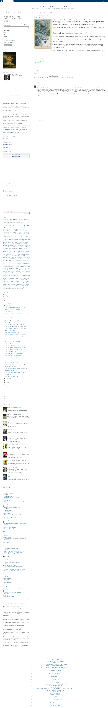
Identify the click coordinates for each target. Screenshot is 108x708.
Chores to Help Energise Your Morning (11, 548)
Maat (7, 248)
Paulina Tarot (9, 255)
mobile (5, 36)
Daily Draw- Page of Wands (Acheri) (12, 357)
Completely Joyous (8, 496)
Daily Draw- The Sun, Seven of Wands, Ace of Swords (15, 320)
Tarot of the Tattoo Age (20, 274)
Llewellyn (19, 246)
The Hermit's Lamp (8, 522)
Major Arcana (64, 77)
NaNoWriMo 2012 (9, 311)
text (5, 34)
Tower (28, 278)
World (4, 288)
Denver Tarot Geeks (55, 670)
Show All (28, 599)
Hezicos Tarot (55, 676)
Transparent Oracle (14, 279)
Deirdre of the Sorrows (23, 229)
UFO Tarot (15, 281)
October (7, 305)
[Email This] (52, 76)
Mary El (5, 250)
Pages (13, 254)
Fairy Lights (11, 233)
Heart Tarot (13, 239)
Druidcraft (28, 230)
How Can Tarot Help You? (11, 12)
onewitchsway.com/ (8, 547)
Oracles (8, 254)
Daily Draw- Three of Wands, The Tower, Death (14, 324)
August (7, 380)
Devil (13, 230)
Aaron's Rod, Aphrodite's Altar (10, 74)
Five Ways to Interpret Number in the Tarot (12, 497)
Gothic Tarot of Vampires (14, 236)
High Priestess (12, 240)
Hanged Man (5, 239)
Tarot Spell (13, 275)
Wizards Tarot (26, 287)
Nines (23, 252)
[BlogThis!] (53, 76)
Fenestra (25, 233)
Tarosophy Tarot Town (55, 693)
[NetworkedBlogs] (16, 154)
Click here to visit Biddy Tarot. (9, 89)
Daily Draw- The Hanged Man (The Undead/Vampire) (15, 334)
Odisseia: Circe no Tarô (8, 488)
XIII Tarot (11, 288)
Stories (18, 266)
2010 (5, 398)
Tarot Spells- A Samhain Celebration (12, 309)
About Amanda (35, 12)
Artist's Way (55, 662)
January (7, 393)
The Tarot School (55, 702)
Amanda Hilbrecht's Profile (7, 144)
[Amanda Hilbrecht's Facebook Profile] (11, 146)
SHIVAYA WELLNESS (9, 574)
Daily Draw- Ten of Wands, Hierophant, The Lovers (15, 307)
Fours (13, 235)
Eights (14, 232)
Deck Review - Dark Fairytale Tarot (12, 362)
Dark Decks (19, 227)
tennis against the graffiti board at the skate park (12, 514)
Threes (18, 278)
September (8, 378)
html (5, 32)
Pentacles (20, 255)
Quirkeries (6, 586)
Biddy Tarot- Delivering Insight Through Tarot (55, 667)
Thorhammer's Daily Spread (8, 278)
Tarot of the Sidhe (10, 274)
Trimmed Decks (21, 279)
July (6, 382)
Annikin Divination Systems (55, 661)
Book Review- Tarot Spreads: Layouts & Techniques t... (16, 345)
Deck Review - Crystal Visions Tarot (14, 453)
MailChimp (11, 42)
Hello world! (6, 579)
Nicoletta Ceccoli (11, 252)
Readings (71, 77)
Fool (9, 235)
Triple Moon (7, 500)
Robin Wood (26, 260)
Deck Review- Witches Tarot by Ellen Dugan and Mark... (16, 361)
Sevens (25, 262)
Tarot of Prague (25, 269)
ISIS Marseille (14, 242)
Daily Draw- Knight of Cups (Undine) (12, 351)
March (7, 390)
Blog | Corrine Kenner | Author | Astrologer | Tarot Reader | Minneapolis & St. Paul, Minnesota (14, 552)
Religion (13, 260)
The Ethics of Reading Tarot (24, 12)
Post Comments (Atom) (43, 120)
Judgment (8, 243)
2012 (5, 300)
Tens (16, 277)
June (7, 384)
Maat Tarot (55, 682)
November (8, 303)
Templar (11, 276)
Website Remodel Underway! (9, 543)
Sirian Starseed (9, 265)
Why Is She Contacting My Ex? (11, 370)
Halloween (26, 236)
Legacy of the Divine (24, 245)
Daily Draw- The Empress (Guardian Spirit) (13, 349)
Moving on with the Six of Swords (10, 528)
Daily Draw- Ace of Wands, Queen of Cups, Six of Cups (16, 368)
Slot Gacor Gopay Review (9, 493)
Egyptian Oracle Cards (7, 232)
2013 (5, 298)
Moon (26, 250)
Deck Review (12, 229)
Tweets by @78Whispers (8, 185)
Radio (10, 258)
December (8, 302)
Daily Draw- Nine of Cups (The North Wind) (14, 336)
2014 (5, 296)
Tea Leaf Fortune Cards (22, 275)
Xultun (15, 288)
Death (5, 229)
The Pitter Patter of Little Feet (11, 366)
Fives (5, 235)
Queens (20, 257)
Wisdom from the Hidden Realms (14, 285)
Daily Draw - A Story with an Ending (14, 414)
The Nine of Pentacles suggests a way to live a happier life (14, 566)
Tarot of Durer (18, 269)
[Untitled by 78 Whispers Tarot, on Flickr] (17, 89)
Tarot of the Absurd (6, 271)
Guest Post (21, 236)
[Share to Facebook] (56, 76)
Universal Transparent (12, 282)
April (7, 388)
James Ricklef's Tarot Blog (10, 565)
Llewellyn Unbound (8, 506)
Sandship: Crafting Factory (9, 596)
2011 (5, 396)
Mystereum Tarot (55, 687)
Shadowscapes (13, 263)
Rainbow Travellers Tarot (17, 258)
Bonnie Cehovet (7, 531)
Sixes (15, 265)
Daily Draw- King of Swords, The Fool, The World (16, 460)
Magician (11, 248)
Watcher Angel (12, 284)
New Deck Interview (26, 251)
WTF (8, 288)
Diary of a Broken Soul (55, 675)
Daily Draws (45, 77)
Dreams (24, 230)
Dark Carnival (13, 227)
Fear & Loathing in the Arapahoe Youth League (14, 317)
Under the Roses (21, 281)
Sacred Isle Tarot (14, 262)
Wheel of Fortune (20, 284)
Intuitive (9, 242)
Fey (29, 233)
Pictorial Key (5, 257)
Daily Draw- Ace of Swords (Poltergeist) (13, 355)
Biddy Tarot (9, 221)
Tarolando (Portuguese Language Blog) (12, 487)
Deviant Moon (6, 230)
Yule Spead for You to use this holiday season (12, 562)
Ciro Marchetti (55, 668)
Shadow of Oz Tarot (6, 263)
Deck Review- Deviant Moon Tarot (12, 315)
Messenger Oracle (11, 250)
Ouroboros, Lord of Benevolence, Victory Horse (12, 592)
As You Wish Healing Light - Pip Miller (55, 664)
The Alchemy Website (55, 699)
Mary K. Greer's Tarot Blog (10, 527)
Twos (9, 281)
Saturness (6, 595)
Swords (12, 268)
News (5, 252)
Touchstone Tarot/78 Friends (55, 704)
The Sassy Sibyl (7, 492)
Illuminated (19, 240)
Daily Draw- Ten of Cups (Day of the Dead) (13, 338)
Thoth (15, 278)
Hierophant (5, 240)
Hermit (20, 239)
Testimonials (42, 12)
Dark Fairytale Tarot (26, 227)
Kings (4, 245)
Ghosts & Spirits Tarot (42, 70)
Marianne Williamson (55, 685)
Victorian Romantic (26, 282)
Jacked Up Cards (21, 242)
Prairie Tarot (14, 257)
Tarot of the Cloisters (16, 271)
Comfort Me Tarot (16, 223)
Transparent (6, 279)
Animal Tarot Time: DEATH (9, 518)
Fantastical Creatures (19, 233)
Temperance (5, 277)
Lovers (24, 246)
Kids (17, 243)
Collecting (9, 223)
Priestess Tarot (7, 578)
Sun (27, 266)
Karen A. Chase (7, 537)
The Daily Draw (7, 510)
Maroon (28, 248)
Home (2, 12)
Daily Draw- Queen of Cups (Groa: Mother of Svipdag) (16, 340)
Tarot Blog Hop (22, 268)
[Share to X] (54, 76)
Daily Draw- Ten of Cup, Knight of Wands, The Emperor (16, 319)
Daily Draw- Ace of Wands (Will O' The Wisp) (14, 341)
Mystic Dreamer (17, 251)
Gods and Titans (6, 236)
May (7, 386)
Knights (10, 245)
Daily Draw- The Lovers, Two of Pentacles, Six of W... (15, 328)
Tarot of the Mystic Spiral (14, 272)
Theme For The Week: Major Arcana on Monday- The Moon (17, 313)
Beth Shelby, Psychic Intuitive (55, 665)
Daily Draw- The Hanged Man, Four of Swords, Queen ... (16, 326)
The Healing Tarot (24, 276)
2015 (5, 294)
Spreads (11, 266)
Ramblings (26, 258)
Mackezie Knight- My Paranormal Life (55, 684)
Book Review (10, 222)
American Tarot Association (55, 658)
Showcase (18, 263)
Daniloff (8, 227)
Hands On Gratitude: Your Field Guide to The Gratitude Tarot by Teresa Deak (15, 238)
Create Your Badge (6, 147)
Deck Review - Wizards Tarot (12, 467)
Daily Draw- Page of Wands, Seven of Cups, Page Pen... (16, 372)
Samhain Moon (7, 556)
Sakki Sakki (20, 262)
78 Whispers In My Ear (54, 6)
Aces (11, 219)
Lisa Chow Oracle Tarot (12, 246)
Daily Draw (18, 225)
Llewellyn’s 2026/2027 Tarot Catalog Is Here (12, 507)
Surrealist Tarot (5, 268)
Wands (5, 284)
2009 (5, 400)
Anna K (16, 219)
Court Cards (24, 224)
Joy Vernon (55, 679)
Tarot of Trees (55, 694)
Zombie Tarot (20, 288)
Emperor (20, 232)
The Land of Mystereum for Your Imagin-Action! (14, 569)
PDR (15, 255)
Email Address (16, 25)
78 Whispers (5, 138)
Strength (22, 266)
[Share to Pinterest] (57, 76)
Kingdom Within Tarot (24, 243)
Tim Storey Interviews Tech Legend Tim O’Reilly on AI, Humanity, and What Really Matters (14, 533)
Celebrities (17, 222)
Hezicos (25, 239)
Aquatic (4, 116)
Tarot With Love (55, 696)
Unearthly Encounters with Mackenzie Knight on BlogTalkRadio (60, 12)
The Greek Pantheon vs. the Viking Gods (11, 553)
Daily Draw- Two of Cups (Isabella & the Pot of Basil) (15, 347)
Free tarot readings (8, 582)
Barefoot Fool (7, 513)
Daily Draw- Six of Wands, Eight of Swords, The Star (15, 364)
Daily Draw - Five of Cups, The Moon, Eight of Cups (17, 422)
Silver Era (24, 263)
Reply (38, 95)
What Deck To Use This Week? (11, 330)
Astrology (4, 221)
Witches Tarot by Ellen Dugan (16, 287)
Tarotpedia (55, 698)
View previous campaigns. (10, 40)
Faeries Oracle (5, 233)
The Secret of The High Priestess (16, 75)
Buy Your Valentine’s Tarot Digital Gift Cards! (12, 570)
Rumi (4, 262)
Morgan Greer (5, 251)
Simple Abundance (55, 691)
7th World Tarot (5, 219)
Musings (10, 251)
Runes (8, 262)
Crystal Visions (5, 225)
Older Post (103, 118)
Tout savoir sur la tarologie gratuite (10, 583)
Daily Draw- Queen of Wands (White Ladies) (14, 353)
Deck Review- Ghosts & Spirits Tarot (12, 332)
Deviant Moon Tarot (55, 673)
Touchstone (24, 278)
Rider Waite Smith (19, 260)
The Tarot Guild (55, 701)
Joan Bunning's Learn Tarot (55, 678)
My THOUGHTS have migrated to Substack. (12, 575)
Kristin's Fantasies (8, 542)
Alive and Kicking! (9, 322)
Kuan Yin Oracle (17, 245)
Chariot (40, 77)
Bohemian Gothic (16, 221)
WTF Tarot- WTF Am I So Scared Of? (12, 376)
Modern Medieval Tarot (19, 250)
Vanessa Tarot (19, 282)
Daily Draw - (9, 429)
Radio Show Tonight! (9, 374)
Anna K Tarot (55, 659)
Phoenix (27, 255)
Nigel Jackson (17, 252)
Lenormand (4, 246)
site (15, 109)
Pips (9, 257)
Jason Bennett (40, 86)
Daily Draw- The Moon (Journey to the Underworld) (15, 343)
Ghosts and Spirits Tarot (55, 77)
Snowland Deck (22, 265)
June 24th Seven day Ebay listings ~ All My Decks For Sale (14, 588)
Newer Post (36, 118)
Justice (13, 243)
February (7, 392)
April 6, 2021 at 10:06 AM (49, 86)
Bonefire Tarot (22, 221)
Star (15, 266)
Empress (25, 232)
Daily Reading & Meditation (10, 591)
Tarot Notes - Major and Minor (10, 517)
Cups (11, 225)
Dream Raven (18, 230)
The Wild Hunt (8, 359)
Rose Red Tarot (7, 561)
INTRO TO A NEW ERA (9, 557)
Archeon (26, 219)
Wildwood (5, 285)
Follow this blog (16, 156)
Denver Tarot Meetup (55, 672)
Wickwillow (28, 284)
